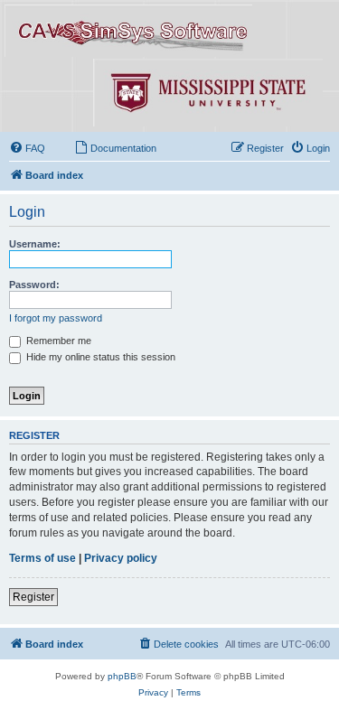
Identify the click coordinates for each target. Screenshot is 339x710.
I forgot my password (55, 318)
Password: (34, 284)
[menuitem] (27, 148)
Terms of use (42, 558)
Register (33, 597)
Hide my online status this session (99, 356)
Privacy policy (120, 558)
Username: (35, 243)
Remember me (57, 340)
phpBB (122, 676)
